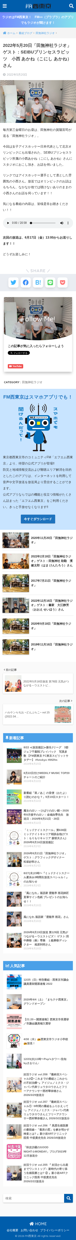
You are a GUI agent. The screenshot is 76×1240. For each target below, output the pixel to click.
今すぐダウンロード (38, 519)
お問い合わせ (29, 1230)
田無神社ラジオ (32, 382)
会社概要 (12, 1230)
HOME (40, 1223)
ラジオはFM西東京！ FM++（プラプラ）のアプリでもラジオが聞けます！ (38, 19)
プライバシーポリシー (54, 1230)
